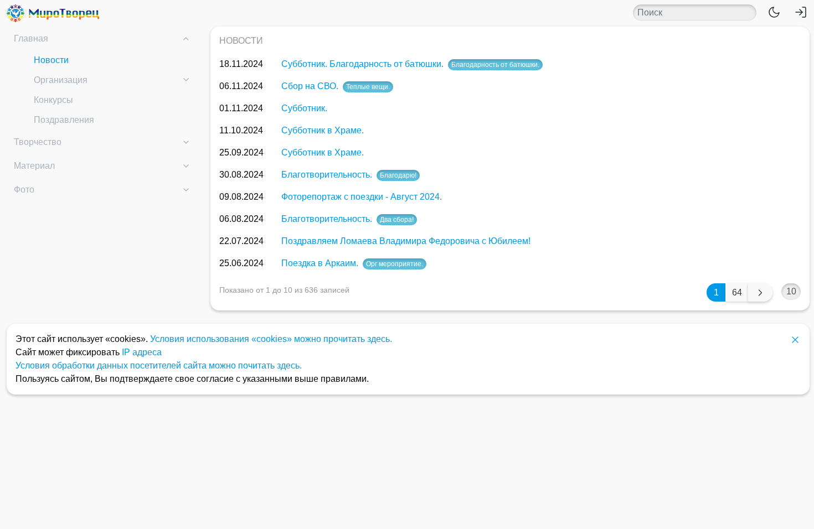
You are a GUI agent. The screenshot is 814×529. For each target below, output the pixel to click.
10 (791, 291)
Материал (34, 165)
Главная (31, 38)
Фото (24, 189)
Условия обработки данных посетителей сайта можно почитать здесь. (159, 365)
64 (737, 292)
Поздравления (64, 120)
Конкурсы (53, 100)
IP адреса (142, 352)
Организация (60, 80)
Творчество (37, 142)
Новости (51, 60)
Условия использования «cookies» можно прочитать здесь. (271, 339)
